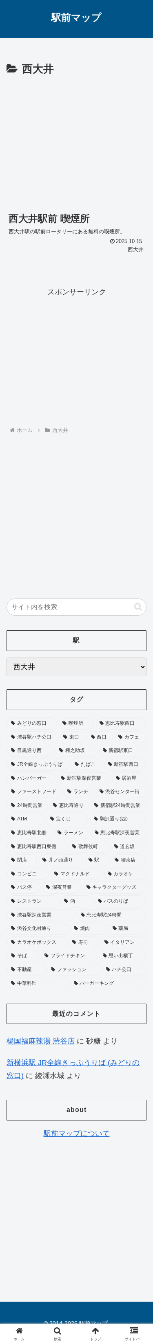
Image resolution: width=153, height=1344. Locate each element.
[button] (138, 607)
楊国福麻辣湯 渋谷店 (41, 1041)
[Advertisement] (76, 140)
